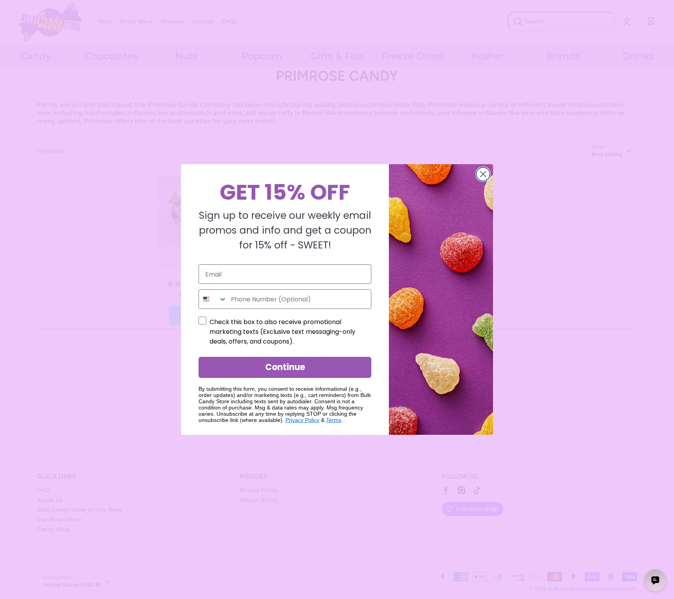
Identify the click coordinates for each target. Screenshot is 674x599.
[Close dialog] (483, 174)
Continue (285, 367)
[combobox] (213, 299)
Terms (333, 420)
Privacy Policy (302, 420)
